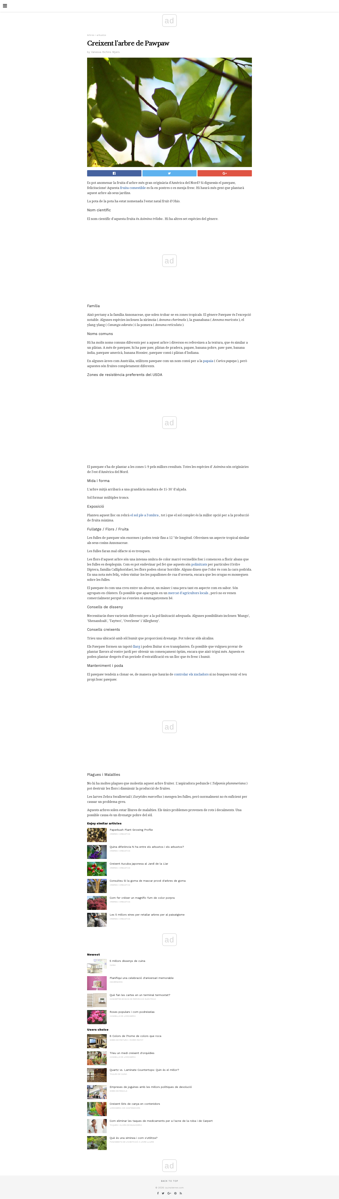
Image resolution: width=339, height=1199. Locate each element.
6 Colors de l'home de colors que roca (135, 1035)
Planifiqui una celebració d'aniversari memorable (142, 977)
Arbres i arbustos (96, 35)
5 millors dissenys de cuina (127, 960)
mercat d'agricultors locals (188, 593)
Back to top (169, 1181)
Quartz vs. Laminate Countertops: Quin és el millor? (144, 1069)
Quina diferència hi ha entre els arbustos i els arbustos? (147, 846)
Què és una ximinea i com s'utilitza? (134, 1137)
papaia (208, 361)
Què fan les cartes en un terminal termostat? (140, 995)
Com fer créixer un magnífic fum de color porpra (142, 897)
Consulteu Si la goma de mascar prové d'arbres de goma (148, 880)
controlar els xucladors (191, 674)
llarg (136, 646)
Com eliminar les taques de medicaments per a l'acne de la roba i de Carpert (161, 1120)
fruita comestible (133, 188)
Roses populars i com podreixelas (132, 1011)
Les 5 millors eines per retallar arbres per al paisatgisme (147, 914)
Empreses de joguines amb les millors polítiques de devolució (151, 1086)
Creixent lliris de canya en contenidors (135, 1103)
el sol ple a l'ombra (144, 515)
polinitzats (199, 564)
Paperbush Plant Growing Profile (131, 829)
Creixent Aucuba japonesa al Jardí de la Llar (139, 863)
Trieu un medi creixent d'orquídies (132, 1053)
